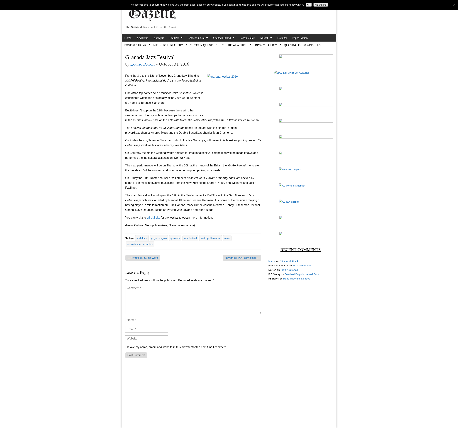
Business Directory (168, 45)
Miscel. (264, 38)
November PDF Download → (242, 257)
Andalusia (142, 38)
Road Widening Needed (296, 278)
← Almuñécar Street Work (142, 257)
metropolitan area (211, 238)
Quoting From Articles (302, 45)
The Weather (236, 45)
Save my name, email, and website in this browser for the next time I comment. (177, 347)
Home (127, 38)
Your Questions (206, 45)
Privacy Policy (265, 45)
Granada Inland (222, 38)
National (282, 38)
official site (153, 217)
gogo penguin (159, 238)
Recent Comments (301, 249)
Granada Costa (196, 38)
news (227, 238)
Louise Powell (142, 64)
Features (174, 38)
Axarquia (159, 38)
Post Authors (135, 45)
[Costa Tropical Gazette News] (152, 11)
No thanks (320, 4)
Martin (272, 261)
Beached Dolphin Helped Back (302, 274)
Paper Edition (300, 38)
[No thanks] (453, 5)
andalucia (142, 238)
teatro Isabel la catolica (140, 244)
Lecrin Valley (247, 38)
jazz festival (190, 238)
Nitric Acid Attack (289, 261)
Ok (308, 4)
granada (175, 238)
